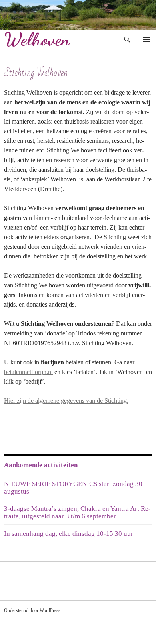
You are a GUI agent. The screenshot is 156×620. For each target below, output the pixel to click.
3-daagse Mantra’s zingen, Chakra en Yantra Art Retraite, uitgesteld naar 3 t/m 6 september (77, 512)
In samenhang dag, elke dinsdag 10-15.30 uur (68, 533)
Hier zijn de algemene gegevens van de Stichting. (66, 400)
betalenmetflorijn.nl (28, 371)
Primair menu (146, 39)
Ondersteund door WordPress (32, 610)
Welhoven (37, 39)
